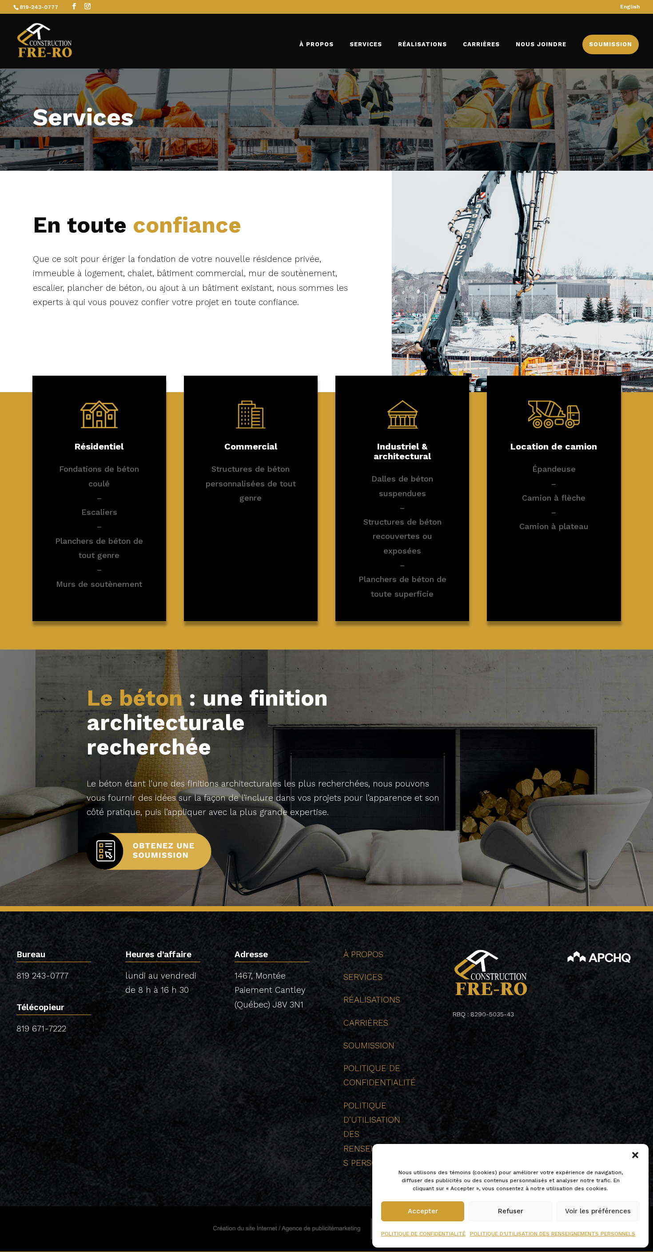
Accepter (423, 1211)
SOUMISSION (610, 44)
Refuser (510, 1211)
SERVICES (366, 44)
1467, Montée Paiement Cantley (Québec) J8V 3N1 (270, 990)
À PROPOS (316, 44)
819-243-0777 (39, 7)
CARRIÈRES (481, 44)
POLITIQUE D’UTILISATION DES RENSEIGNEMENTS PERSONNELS (552, 1234)
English (630, 7)
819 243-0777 (42, 976)
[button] (635, 1155)
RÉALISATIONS (422, 44)
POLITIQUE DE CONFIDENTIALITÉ (423, 1234)
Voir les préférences (598, 1211)
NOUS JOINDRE (541, 44)
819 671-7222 (41, 1028)
